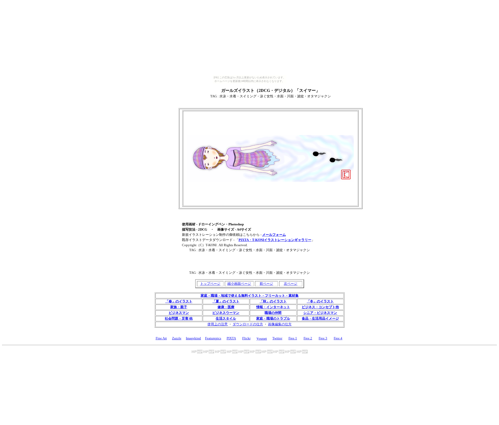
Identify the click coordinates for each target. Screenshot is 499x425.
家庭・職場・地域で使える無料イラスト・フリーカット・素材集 (250, 295)
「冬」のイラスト (320, 301)
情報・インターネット (273, 307)
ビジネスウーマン (225, 313)
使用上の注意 (217, 324)
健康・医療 (226, 307)
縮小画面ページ (239, 284)
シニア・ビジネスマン (320, 313)
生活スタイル (226, 318)
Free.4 (338, 338)
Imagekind (193, 338)
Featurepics (213, 338)
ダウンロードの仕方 (248, 324)
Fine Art (161, 338)
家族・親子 (178, 307)
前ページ (266, 284)
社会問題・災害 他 (179, 318)
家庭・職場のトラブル (273, 318)
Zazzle (176, 338)
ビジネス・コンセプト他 (320, 307)
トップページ (210, 284)
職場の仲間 (273, 313)
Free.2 (308, 338)
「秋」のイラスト (273, 301)
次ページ (290, 284)
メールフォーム (274, 235)
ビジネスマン (179, 313)
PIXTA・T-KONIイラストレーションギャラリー (275, 240)
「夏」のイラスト (225, 301)
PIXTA (231, 338)
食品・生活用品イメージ (320, 318)
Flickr (246, 338)
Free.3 (323, 338)
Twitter (277, 338)
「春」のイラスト (178, 301)
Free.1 (292, 338)
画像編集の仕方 (280, 324)
